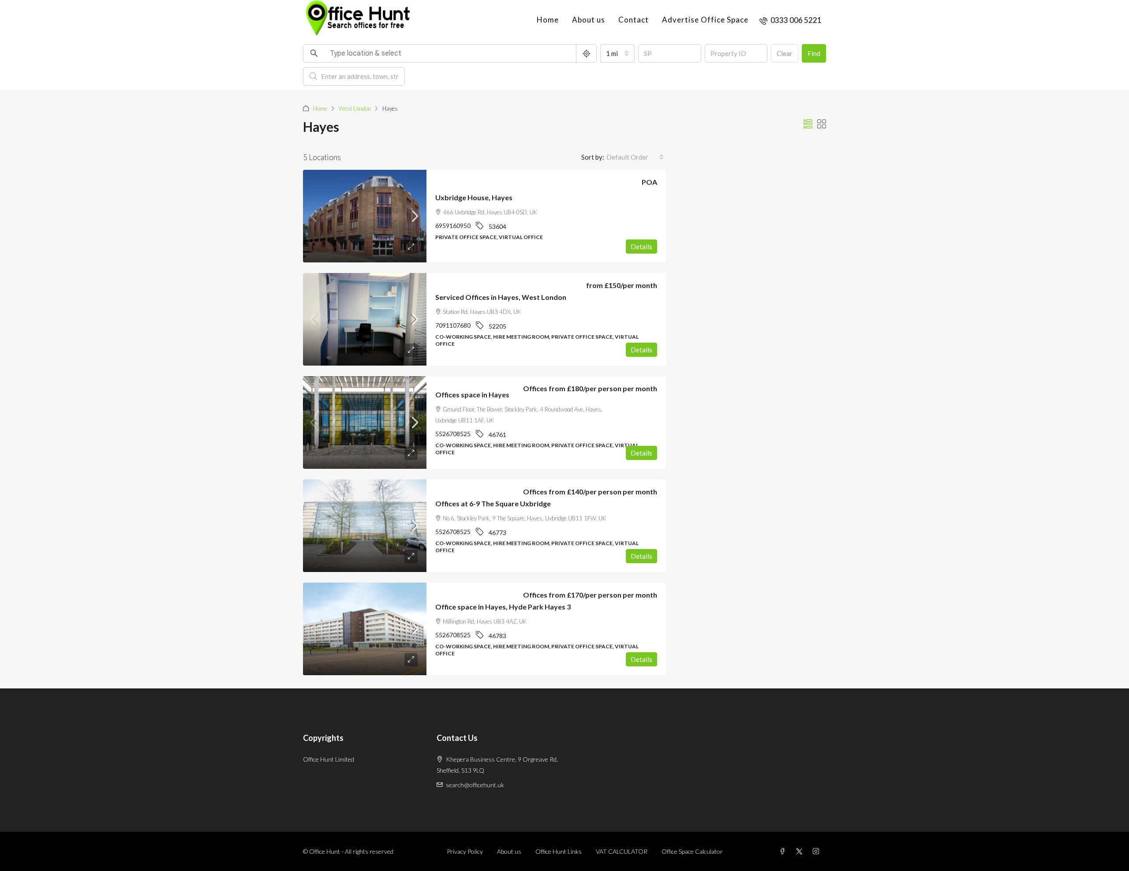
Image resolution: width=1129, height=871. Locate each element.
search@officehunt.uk (475, 785)
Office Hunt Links (558, 851)
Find (813, 53)
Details (641, 246)
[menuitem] (790, 20)
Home (548, 19)
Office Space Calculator (692, 851)
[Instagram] (817, 851)
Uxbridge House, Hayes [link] (473, 197)
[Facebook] (784, 851)
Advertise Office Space (705, 19)
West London (355, 108)
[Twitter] (801, 851)
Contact (633, 19)
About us (588, 19)
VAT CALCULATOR (621, 851)
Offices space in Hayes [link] (472, 394)
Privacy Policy (465, 851)
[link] (364, 216)
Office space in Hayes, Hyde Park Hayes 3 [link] (503, 606)
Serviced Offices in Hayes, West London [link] (500, 297)
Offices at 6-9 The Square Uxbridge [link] (493, 503)
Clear (785, 53)
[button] (808, 124)
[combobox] (617, 53)
